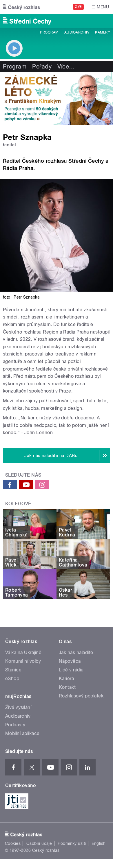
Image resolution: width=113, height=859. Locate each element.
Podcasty (15, 724)
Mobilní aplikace (22, 733)
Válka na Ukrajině (23, 652)
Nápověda (70, 661)
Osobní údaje (39, 843)
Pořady (42, 66)
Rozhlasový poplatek (81, 696)
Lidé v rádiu (71, 670)
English (98, 843)
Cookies (13, 843)
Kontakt (67, 687)
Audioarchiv (76, 32)
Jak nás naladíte (76, 652)
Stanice (13, 670)
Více (66, 66)
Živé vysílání (18, 707)
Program (49, 32)
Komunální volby (23, 661)
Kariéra (66, 678)
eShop (12, 678)
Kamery (102, 32)
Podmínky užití (72, 843)
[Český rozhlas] (21, 7)
